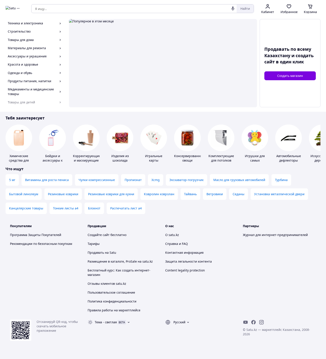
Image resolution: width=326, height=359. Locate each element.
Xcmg (155, 180)
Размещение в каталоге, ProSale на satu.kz (120, 261)
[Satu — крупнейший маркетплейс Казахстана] (15, 8)
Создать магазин (290, 76)
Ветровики (214, 194)
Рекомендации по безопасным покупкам (41, 244)
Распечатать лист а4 (126, 208)
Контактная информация (184, 252)
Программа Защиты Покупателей (35, 235)
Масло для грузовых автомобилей (239, 180)
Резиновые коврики (63, 194)
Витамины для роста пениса (47, 180)
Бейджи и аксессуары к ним (53, 160)
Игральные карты (153, 158)
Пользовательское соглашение (111, 292)
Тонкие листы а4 (65, 208)
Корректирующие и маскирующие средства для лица (86, 162)
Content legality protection (185, 270)
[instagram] (261, 322)
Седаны (238, 194)
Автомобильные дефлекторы (288, 158)
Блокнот (94, 208)
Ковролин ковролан (159, 194)
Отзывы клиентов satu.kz (107, 283)
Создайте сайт (99, 235)
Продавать (96, 252)
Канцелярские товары (26, 208)
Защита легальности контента (188, 261)
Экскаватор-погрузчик (186, 180)
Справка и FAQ (176, 244)
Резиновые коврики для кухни (111, 194)
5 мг (12, 180)
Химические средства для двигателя (19, 160)
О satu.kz (172, 235)
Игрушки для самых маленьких (255, 160)
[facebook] (253, 322)
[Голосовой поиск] (233, 8)
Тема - (106, 322)
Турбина (281, 180)
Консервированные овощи (189, 158)
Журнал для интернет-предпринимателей (275, 235)
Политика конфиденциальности (112, 301)
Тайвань (190, 194)
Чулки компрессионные (97, 180)
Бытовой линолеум (23, 194)
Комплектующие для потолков (221, 158)
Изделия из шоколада (120, 158)
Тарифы (94, 244)
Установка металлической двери (279, 194)
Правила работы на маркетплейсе (114, 310)
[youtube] (245, 322)
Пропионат (133, 180)
